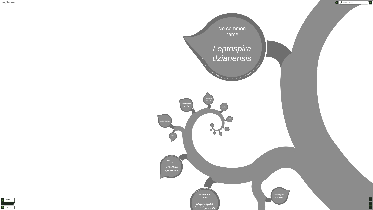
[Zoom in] (370, 204)
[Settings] (370, 2)
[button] (2, 203)
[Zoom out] (370, 207)
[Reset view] (370, 199)
